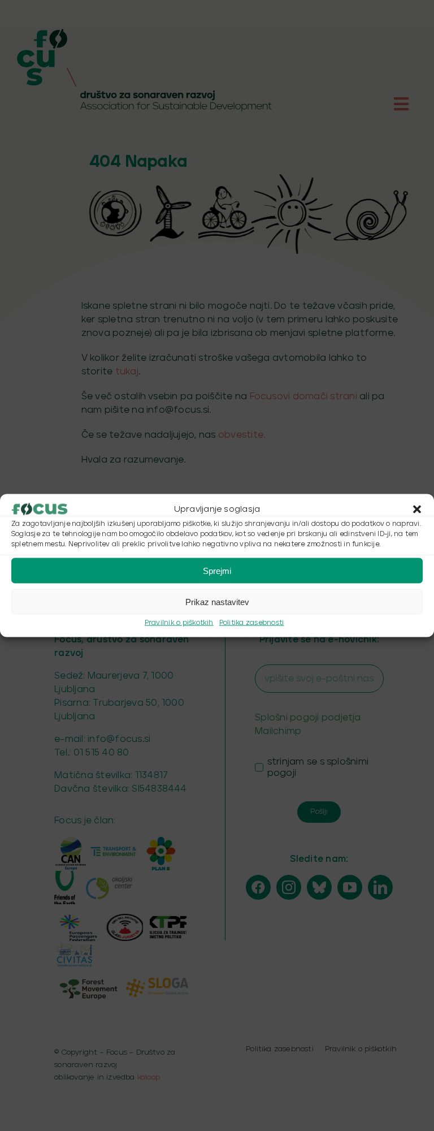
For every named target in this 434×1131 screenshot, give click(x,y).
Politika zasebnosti (251, 623)
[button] (417, 509)
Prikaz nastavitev (217, 601)
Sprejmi (217, 570)
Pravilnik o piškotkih (179, 623)
